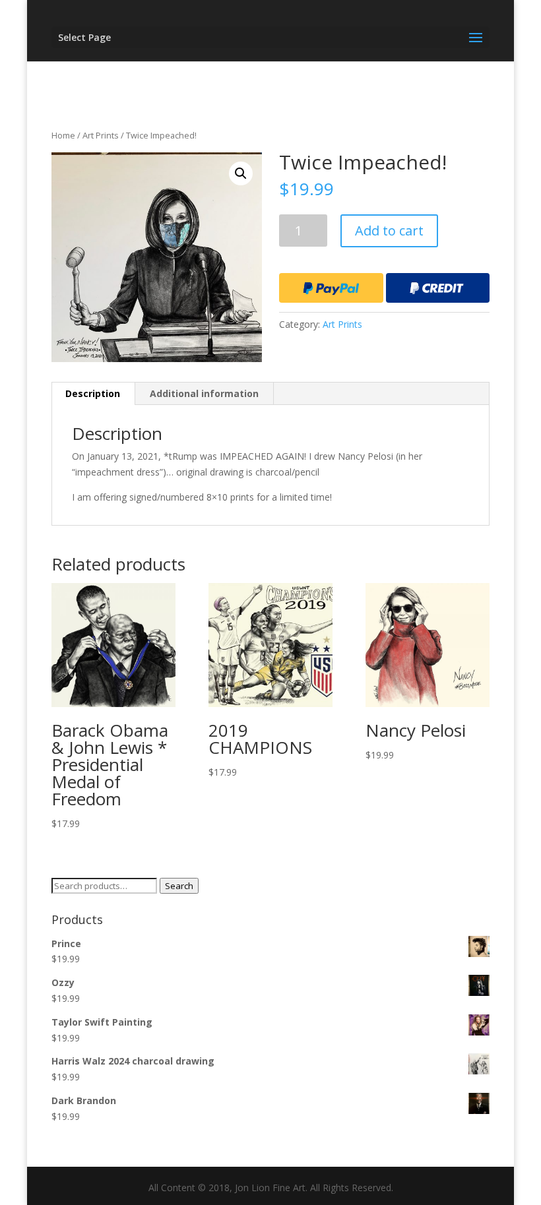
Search (179, 886)
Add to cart (389, 230)
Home (63, 135)
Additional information (204, 393)
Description (92, 393)
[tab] (93, 394)
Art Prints (100, 135)
